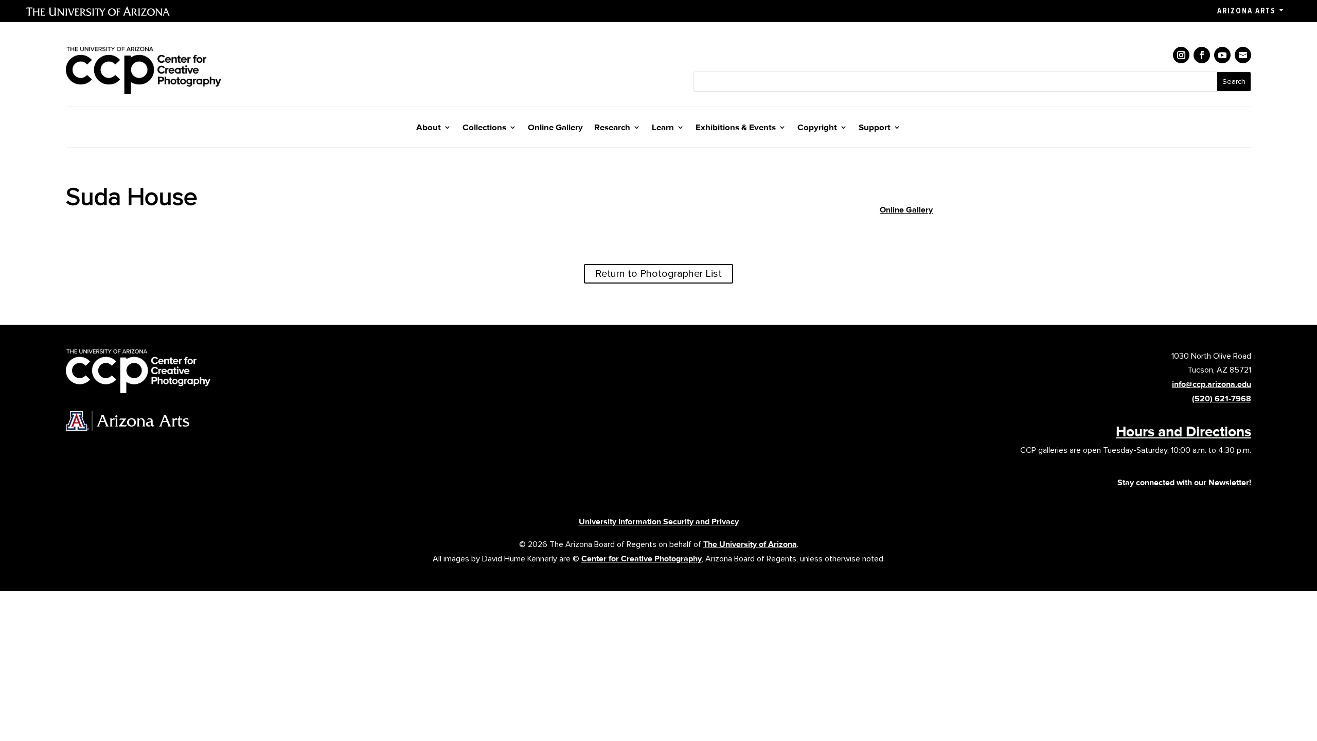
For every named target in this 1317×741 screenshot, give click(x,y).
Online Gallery (555, 127)
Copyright (817, 127)
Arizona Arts (1246, 10)
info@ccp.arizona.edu (1211, 384)
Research (612, 127)
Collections (484, 127)
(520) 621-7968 (1221, 398)
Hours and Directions (1183, 431)
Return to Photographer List (658, 274)
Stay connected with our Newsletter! (1184, 482)
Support (875, 127)
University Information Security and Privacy (659, 521)
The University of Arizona (750, 544)
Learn (663, 127)
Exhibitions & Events (736, 127)
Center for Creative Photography (641, 558)
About (428, 127)
